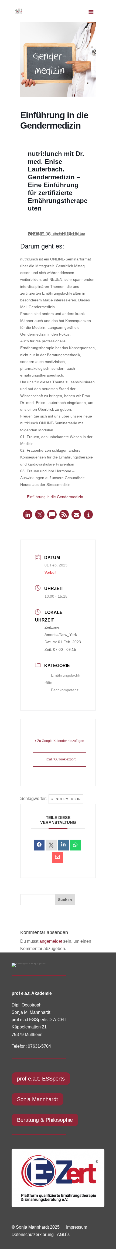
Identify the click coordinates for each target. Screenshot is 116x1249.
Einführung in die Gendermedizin (55, 497)
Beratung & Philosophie (45, 1120)
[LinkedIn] (63, 845)
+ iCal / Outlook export (59, 759)
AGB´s (63, 1234)
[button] (27, 514)
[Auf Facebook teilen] (39, 845)
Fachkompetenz (65, 690)
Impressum (76, 1227)
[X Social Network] (51, 845)
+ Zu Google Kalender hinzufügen (59, 741)
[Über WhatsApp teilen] (75, 845)
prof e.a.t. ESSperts (41, 1079)
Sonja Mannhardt (37, 1099)
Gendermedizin (66, 799)
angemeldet (50, 941)
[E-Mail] (57, 857)
